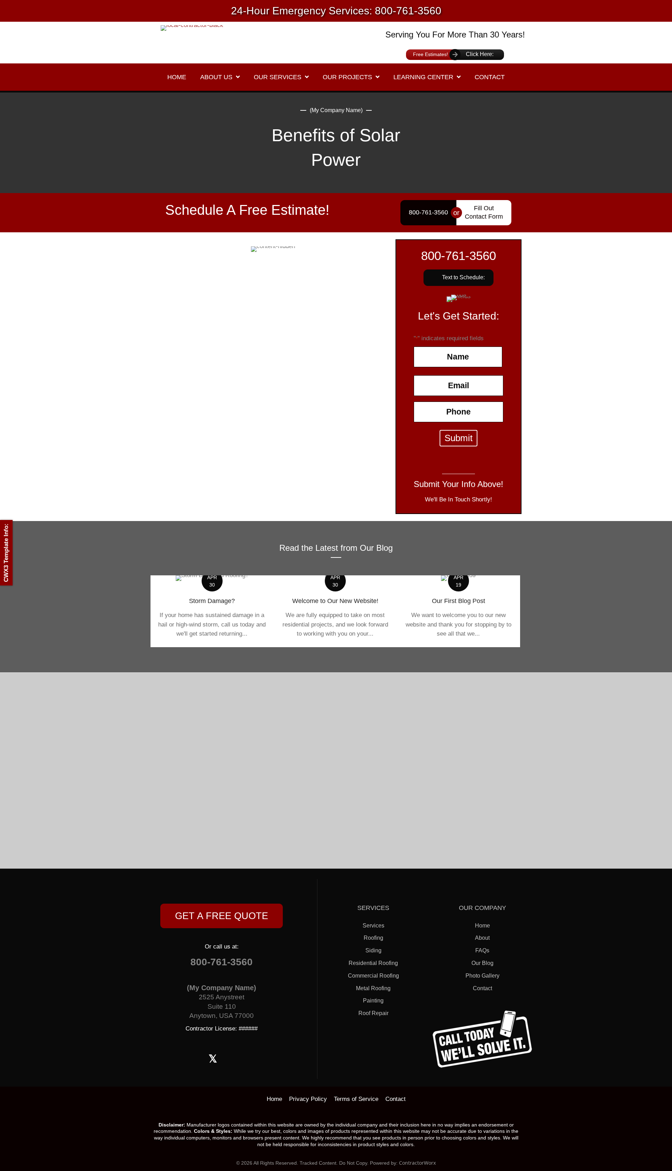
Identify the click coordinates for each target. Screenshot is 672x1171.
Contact (482, 988)
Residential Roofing (373, 963)
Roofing (373, 938)
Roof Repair (373, 1013)
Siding (373, 950)
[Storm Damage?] (212, 611)
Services (373, 926)
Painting (373, 1001)
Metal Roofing (373, 988)
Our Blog (482, 963)
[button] (458, 277)
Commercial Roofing (373, 976)
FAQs (482, 950)
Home (482, 926)
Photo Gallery (482, 976)
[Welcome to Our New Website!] (335, 611)
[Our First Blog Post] (458, 611)
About (482, 938)
